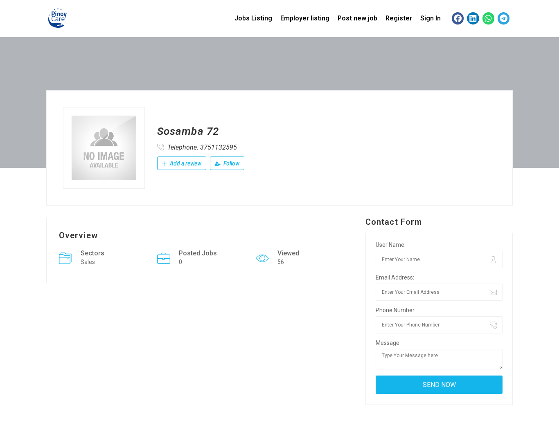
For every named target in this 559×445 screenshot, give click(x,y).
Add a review (185, 163)
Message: (388, 343)
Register (398, 18)
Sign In (430, 18)
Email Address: (395, 277)
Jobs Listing (253, 18)
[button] (458, 18)
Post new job (357, 18)
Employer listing (304, 18)
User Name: (391, 245)
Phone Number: (396, 310)
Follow (230, 163)
